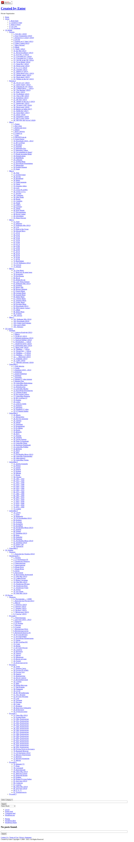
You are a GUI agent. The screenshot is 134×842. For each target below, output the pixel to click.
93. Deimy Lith (18, 544)
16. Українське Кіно (20, 586)
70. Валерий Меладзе (20, 751)
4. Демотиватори (19, 563)
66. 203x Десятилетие (21, 743)
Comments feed (10, 813)
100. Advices (17, 315)
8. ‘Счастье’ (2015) (19, 614)
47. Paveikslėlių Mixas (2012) (23, 454)
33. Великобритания (20, 680)
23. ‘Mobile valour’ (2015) (22, 75)
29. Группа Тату (19, 672)
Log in (7, 810)
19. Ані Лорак (18, 591)
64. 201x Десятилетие (21, 740)
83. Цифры (17, 777)
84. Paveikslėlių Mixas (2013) (23, 528)
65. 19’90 (16, 248)
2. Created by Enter (15, 23)
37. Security (17, 193)
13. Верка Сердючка (20, 580)
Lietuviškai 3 (13, 462)
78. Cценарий (18, 768)
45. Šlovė (16, 451)
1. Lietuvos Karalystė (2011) (22, 332)
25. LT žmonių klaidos (20, 411)
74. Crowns (17, 265)
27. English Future (19, 175)
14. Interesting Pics (19, 148)
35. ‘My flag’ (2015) (20, 100)
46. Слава (16, 704)
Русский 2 (12, 665)
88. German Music (19, 293)
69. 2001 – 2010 (18, 497)
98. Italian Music (18, 312)
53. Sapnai (16, 467)
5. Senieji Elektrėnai (20, 374)
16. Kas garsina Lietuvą (21, 394)
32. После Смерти (19, 678)
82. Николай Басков (20, 775)
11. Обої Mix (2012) (20, 576)
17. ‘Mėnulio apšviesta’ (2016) (23, 362)
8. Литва (16, 571)
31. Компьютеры (19, 676)
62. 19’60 (16, 242)
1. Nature (16, 124)
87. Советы (17, 785)
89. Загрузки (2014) (20, 788)
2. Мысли (16, 603)
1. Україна (17, 558)
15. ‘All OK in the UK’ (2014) (23, 60)
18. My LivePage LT (20, 398)
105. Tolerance (18, 327)
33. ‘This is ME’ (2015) (21, 96)
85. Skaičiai (17, 529)
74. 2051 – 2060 (18, 507)
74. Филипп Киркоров (21, 758)
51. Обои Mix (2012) (20, 715)
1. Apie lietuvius (18, 366)
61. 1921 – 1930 (18, 482)
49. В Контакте (18, 710)
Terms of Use (13, 837)
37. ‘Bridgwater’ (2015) (21, 103)
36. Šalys (16, 434)
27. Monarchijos (18, 417)
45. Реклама (17, 702)
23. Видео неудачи (19, 659)
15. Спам (16, 644)
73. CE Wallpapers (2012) (22, 263)
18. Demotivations (19, 156)
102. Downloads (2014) (21, 321)
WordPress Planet (11, 822)
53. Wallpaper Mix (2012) (22, 225)
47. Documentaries (19, 212)
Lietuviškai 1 (13, 364)
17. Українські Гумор (20, 588)
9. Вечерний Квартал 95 (22, 633)
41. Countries (17, 201)
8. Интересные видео (20, 631)
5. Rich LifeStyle (19, 131)
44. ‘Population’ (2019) (21, 116)
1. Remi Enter (13, 21)
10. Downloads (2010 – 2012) (23, 141)
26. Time (16, 173)
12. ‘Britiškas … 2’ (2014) (22, 353)
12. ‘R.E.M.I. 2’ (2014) (21, 54)
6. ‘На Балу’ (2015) (20, 610)
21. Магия (17, 655)
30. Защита (17, 674)
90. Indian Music (19, 297)
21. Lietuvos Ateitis (19, 404)
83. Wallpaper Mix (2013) (22, 283)
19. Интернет (18, 651)
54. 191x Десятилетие (21, 721)
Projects (11, 32)
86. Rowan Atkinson (20, 289)
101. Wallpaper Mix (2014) (22, 319)
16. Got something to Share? (22, 152)
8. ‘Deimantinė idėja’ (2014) (22, 345)
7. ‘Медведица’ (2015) (21, 612)
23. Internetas (17, 407)
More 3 (11, 220)
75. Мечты (17, 760)
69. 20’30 (16, 255)
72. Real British (18, 261)
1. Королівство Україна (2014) (24, 554)
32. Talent (16, 184)
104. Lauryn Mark (19, 325)
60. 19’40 (16, 238)
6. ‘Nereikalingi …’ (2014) (22, 342)
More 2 (11, 171)
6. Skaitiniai (17, 375)
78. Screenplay (18, 274)
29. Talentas (17, 421)
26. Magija (17, 415)
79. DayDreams (18, 276)
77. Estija (16, 514)
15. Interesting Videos (20, 150)
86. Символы (18, 783)
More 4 (11, 268)
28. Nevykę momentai (20, 419)
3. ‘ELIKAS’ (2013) (20, 336)
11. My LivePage (19, 143)
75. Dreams (17, 267)
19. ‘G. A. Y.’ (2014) (20, 68)
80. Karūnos (17, 520)
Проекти (12, 552)
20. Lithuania (17, 160)
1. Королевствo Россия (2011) (23, 601)
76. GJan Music (18, 270)
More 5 (11, 317)
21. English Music (19, 161)
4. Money (16, 130)
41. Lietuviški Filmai (20, 443)
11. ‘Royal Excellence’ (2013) (23, 53)
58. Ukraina (17, 477)
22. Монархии (18, 657)
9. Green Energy (18, 139)
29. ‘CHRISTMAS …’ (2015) (23, 88)
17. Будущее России (20, 648)
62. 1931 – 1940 (18, 484)
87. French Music (19, 291)
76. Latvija (17, 513)
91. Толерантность (19, 792)
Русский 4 (12, 762)
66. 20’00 (16, 250)
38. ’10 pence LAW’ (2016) (22, 105)
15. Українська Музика (21, 584)
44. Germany (17, 207)
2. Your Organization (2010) (22, 36)
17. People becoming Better (22, 154)
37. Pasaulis (17, 436)
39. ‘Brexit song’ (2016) (21, 107)
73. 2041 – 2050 (18, 505)
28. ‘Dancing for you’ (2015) (23, 86)
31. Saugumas (18, 424)
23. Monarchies (18, 165)
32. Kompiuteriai (19, 426)
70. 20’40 (16, 257)
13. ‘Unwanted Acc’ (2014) (22, 56)
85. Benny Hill (18, 287)
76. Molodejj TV (19, 764)
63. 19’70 (16, 244)
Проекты (12, 597)
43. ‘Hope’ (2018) (19, 115)
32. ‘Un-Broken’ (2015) (21, 94)
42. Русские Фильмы (20, 696)
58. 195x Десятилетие (21, 728)
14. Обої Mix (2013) (20, 582)
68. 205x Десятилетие (21, 747)
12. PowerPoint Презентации (23, 638)
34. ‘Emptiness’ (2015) (20, 98)
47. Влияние (17, 706)
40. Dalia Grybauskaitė (21, 441)
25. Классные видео (20, 663)
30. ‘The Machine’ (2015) (21, 90)
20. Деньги (17, 653)
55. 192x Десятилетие (21, 723)
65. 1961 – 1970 (18, 490)
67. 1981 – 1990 (18, 494)
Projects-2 (12, 81)
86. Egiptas (17, 531)
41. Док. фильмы (19, 695)
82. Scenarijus (18, 524)
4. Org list (16, 39)
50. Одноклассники (20, 711)
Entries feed (9, 811)
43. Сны (16, 698)
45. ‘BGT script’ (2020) (21, 118)
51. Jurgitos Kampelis (20, 464)
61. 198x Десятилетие (21, 734)
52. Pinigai (17, 466)
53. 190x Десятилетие (21, 719)
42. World (16, 203)
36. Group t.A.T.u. (19, 192)
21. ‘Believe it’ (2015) (20, 71)
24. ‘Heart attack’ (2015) (21, 77)
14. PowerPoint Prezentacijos (23, 390)
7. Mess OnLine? (19, 45)
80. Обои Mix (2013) (20, 772)
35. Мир (16, 683)
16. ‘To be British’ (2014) (21, 62)
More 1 (11, 122)
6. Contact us (17, 133)
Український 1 (14, 556)
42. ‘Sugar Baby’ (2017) (21, 113)
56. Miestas (17, 473)
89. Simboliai (17, 537)
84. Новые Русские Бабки (22, 779)
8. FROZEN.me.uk (19, 137)
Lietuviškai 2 (13, 413)
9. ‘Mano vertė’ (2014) (20, 347)
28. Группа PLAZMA (20, 670)
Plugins (7, 819)
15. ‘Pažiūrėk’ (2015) (20, 359)
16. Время (16, 646)
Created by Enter (13, 8)
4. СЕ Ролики (18, 623)
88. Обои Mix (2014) (20, 787)
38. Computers (18, 195)
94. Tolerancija (18, 546)
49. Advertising (18, 216)
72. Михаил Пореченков (22, 755)
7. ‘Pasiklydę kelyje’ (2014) (22, 344)
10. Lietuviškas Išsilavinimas (22, 383)
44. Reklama (17, 449)
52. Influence (17, 223)
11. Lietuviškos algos (20, 385)
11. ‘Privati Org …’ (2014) (22, 351)
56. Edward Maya (19, 231)
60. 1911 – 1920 (18, 481)
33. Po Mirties (18, 428)
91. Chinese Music (19, 299)
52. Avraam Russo (19, 717)
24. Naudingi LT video (21, 409)
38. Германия (18, 689)
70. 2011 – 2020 (18, 499)
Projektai (12, 330)
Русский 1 (12, 616)
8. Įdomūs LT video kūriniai (22, 379)
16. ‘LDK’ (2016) (19, 360)
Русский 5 (12, 794)
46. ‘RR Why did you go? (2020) (24, 120)
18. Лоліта (17, 589)
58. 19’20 (16, 235)
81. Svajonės (17, 522)
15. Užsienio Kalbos (20, 392)
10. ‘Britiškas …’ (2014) (21, 349)
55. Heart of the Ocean (20, 229)
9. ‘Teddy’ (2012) (19, 49)
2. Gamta (16, 368)
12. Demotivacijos (19, 387)
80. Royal (16, 278)
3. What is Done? (15, 24)
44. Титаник (17, 700)
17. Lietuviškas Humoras (21, 396)
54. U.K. (16, 227)
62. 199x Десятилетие (21, 736)
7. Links (16, 135)
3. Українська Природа (21, 561)
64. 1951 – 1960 (18, 488)
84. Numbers (17, 285)
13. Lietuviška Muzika (20, 389)
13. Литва (16, 640)
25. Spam (16, 169)
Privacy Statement (25, 837)
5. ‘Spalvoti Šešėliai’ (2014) (22, 340)
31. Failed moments (19, 182)
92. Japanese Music (19, 300)
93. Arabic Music (19, 302)
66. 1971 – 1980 (18, 492)
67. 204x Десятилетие (21, 745)
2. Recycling (17, 126)
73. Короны (17, 757)
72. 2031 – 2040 (18, 503)
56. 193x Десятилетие (21, 725)
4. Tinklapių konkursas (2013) (23, 338)
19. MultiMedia (18, 158)
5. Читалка (17, 625)
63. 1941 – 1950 (18, 486)
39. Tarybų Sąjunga (19, 439)
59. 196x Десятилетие (21, 730)
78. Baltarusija (18, 516)
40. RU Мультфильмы (21, 693)
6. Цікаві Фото (18, 567)
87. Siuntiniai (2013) (20, 533)
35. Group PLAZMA (20, 190)
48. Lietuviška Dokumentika (22, 456)
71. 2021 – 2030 (18, 501)
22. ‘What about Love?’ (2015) (23, 73)
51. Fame (16, 222)
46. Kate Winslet (18, 210)
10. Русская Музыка (20, 635)
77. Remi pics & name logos (22, 272)
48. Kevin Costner (19, 214)
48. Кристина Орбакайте (22, 708)
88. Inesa (16, 535)
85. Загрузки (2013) (20, 781)
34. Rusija (16, 430)
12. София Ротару (19, 578)
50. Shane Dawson (19, 218)
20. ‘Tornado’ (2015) (20, 69)
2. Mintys (16, 334)
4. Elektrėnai (17, 372)
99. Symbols (17, 314)
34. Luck (16, 188)
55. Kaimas (17, 471)
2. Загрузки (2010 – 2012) (22, 619)
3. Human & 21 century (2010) (23, 38)
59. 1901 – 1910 (18, 479)
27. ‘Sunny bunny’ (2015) (22, 85)
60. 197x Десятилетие (21, 732)
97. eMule (16, 310)
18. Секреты (17, 650)
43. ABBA (17, 205)
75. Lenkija (17, 509)
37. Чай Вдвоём (18, 687)
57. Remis (16, 475)
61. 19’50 (16, 240)
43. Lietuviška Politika (20, 447)
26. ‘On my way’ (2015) (21, 83)
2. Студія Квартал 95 (20, 559)
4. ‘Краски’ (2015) (19, 606)
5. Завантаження (19, 565)
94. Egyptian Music (19, 304)
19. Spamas (17, 400)
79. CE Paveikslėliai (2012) (22, 518)
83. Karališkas (18, 526)
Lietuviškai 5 (13, 548)
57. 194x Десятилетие (21, 726)
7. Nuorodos (17, 377)
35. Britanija (17, 432)
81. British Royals (19, 280)
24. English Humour (20, 167)
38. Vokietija (17, 437)
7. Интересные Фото (20, 629)
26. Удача (16, 666)
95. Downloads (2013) (20, 306)
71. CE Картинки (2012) (21, 753)
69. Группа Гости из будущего (24, 749)
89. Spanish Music (19, 295)
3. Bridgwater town (19, 128)
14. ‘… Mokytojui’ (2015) (22, 357)
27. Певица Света (19, 668)
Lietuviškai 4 (13, 511)
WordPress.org (10, 815)
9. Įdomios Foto (18, 381)
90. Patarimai (17, 539)
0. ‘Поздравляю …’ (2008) (22, 599)
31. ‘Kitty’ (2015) (19, 92)
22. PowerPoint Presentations (23, 163)
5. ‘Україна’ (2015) (19, 608)
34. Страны (17, 681)
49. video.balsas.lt (19, 458)
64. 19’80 (16, 246)
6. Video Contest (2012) (21, 43)
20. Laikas (16, 402)
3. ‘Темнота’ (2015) (20, 604)
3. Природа (17, 621)
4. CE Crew (13, 26)
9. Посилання (18, 573)
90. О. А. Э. (17, 790)
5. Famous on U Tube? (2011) (23, 41)
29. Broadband (18, 178)
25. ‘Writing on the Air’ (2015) (23, 79)
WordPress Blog (10, 821)
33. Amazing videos (20, 186)
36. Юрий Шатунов (20, 685)
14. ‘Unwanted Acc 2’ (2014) (23, 58)
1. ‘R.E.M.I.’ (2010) (20, 34)
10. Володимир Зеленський (23, 574)
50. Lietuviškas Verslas (21, 460)
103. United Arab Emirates (22, 323)
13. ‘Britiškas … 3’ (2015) (22, 355)
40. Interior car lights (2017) (22, 109)
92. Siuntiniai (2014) (20, 543)
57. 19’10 (16, 233)
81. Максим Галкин (20, 773)
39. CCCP (16, 691)
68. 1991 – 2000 (18, 496)
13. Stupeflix (17, 146)
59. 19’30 (16, 237)
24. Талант (17, 661)
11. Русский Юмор (20, 636)
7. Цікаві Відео (18, 569)
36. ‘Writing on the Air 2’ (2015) (24, 101)
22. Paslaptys (17, 406)
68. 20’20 (16, 253)
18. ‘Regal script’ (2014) (21, 66)
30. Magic (16, 180)
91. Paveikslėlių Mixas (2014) (23, 541)
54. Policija (17, 469)
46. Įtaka (16, 452)
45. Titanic (16, 208)
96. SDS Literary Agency (21, 308)
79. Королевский (19, 770)
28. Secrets (17, 176)
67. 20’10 (16, 252)
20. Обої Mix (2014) (20, 593)
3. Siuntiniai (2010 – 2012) (22, 370)
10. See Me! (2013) (19, 51)
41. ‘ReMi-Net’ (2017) (20, 111)
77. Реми (16, 766)
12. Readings (17, 145)
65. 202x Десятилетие (21, 742)
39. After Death (18, 197)
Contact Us (4, 837)
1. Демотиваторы (19, 618)
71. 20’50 (16, 259)
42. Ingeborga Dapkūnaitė (22, 445)
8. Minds (16, 47)
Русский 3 (12, 713)
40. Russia (16, 199)
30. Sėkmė (16, 422)
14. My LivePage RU (20, 642)
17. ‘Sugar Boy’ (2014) (21, 64)
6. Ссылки (17, 627)
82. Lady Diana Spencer (21, 282)
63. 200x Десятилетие (21, 738)
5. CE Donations (14, 28)
